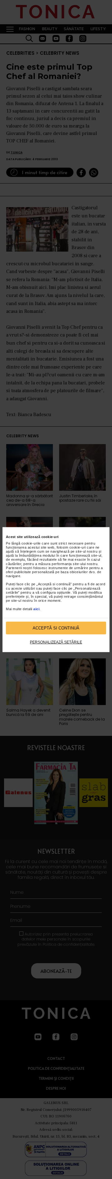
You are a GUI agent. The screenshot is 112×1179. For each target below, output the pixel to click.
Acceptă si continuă (56, 628)
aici (36, 608)
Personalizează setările (56, 642)
